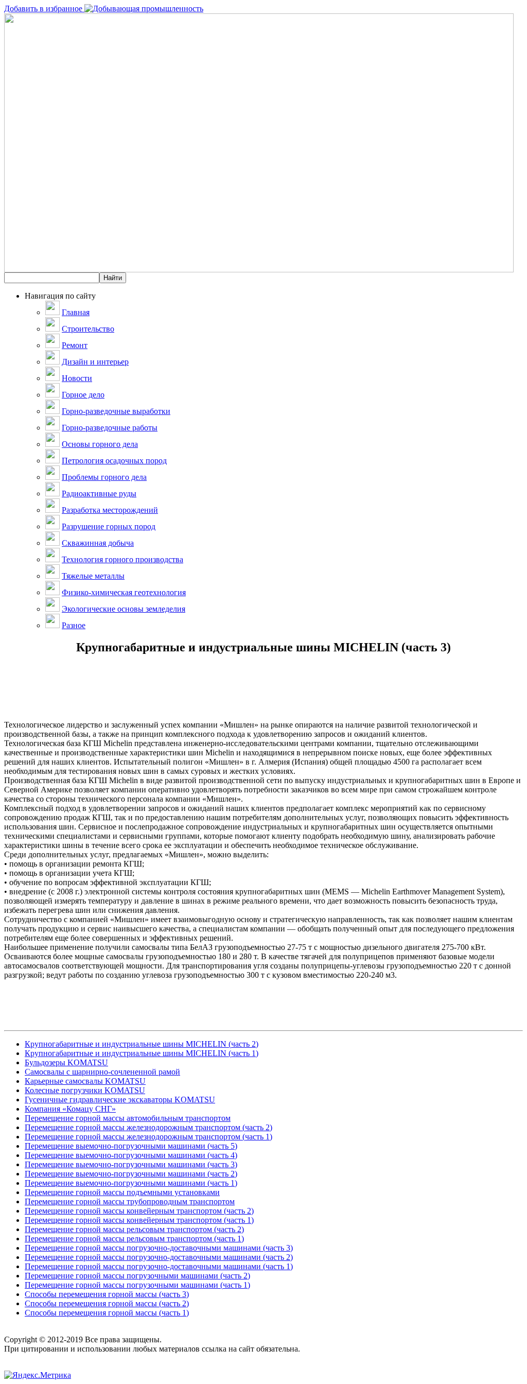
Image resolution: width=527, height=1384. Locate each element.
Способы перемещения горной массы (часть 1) (107, 1312)
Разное (73, 625)
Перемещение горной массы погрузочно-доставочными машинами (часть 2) (159, 1257)
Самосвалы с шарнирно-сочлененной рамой (102, 1071)
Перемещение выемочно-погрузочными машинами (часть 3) (131, 1164)
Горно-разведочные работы (109, 427)
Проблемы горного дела (104, 477)
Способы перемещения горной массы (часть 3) (107, 1294)
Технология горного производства (122, 559)
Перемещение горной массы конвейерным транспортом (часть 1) (139, 1220)
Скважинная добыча (98, 543)
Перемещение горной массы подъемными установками (122, 1192)
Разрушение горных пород (108, 526)
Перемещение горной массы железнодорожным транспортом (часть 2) (148, 1127)
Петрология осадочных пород (114, 460)
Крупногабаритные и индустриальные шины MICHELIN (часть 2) (141, 1044)
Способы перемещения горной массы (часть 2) (107, 1303)
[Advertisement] (263, 697)
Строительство (88, 328)
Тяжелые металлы (93, 576)
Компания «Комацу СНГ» (70, 1108)
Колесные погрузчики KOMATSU (85, 1090)
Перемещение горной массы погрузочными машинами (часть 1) (137, 1285)
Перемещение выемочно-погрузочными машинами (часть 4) (131, 1155)
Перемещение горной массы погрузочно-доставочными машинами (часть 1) (159, 1266)
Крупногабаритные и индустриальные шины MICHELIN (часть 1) (141, 1053)
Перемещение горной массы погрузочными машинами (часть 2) (137, 1275)
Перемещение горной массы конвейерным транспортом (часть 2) (139, 1210)
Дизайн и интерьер (95, 361)
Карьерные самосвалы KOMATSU (85, 1081)
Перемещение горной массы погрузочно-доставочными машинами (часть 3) (159, 1247)
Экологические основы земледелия (123, 608)
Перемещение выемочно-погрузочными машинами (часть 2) (131, 1173)
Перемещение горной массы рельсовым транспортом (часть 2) (134, 1229)
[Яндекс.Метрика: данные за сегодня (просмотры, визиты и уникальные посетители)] (37, 1375)
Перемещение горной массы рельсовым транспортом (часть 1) (134, 1238)
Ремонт (74, 345)
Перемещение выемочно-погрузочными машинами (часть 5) (131, 1145)
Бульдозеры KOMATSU (66, 1062)
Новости (77, 378)
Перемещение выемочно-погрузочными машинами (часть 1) (131, 1183)
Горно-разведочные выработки (116, 411)
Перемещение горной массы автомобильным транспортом (128, 1118)
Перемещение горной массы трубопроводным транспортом (130, 1201)
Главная (76, 312)
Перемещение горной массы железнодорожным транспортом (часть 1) (148, 1136)
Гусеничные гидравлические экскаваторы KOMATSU (120, 1099)
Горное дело (83, 394)
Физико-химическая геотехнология (124, 592)
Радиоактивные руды (99, 493)
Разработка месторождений (110, 510)
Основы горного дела (100, 444)
